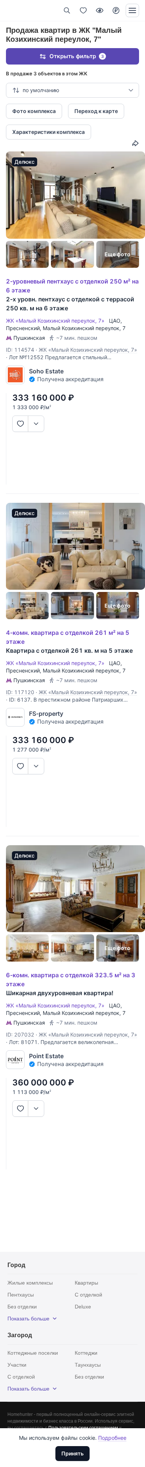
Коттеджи (86, 1353)
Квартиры (86, 1283)
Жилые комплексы (30, 1283)
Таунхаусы (88, 1365)
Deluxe (83, 1307)
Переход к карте (96, 111)
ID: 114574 (20, 350)
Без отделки (22, 1307)
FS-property (46, 713)
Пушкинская (29, 338)
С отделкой (88, 1295)
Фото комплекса (34, 111)
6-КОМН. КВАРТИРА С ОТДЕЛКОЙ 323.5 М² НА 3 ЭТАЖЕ (70, 979)
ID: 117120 (20, 692)
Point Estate (46, 1056)
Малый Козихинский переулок (81, 328)
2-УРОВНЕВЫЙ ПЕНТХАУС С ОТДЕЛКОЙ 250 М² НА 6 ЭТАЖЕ (72, 286)
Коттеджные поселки (32, 1353)
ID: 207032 (20, 1034)
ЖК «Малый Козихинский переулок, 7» (56, 320)
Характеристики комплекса (48, 132)
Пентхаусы (20, 1295)
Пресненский (23, 328)
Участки (16, 1365)
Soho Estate (46, 371)
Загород (19, 1335)
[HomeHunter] (18, 10)
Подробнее (112, 1438)
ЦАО (114, 320)
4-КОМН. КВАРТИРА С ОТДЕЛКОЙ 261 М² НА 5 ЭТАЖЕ (67, 637)
